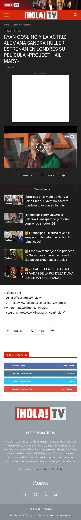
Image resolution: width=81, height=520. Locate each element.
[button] (6, 15)
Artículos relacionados (17, 189)
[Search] (75, 15)
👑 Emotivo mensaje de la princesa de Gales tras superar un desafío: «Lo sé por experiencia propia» (49, 255)
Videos (16, 24)
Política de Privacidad (40, 508)
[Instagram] (35, 495)
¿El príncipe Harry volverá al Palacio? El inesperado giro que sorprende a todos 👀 (46, 219)
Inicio (6, 24)
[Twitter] (45, 495)
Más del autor (42, 189)
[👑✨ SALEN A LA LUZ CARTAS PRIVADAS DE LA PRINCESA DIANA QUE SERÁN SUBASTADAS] (13, 272)
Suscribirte (68, 389)
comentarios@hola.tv (49, 469)
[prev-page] (70, 189)
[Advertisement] (40, 98)
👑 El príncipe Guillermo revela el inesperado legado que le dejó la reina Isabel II (47, 237)
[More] (63, 175)
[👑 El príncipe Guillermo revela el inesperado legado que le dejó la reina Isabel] (13, 236)
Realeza (27, 24)
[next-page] (75, 189)
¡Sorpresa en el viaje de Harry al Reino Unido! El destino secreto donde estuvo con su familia (46, 201)
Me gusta (69, 365)
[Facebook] (25, 495)
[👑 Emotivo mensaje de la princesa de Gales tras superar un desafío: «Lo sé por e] (13, 254)
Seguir (71, 373)
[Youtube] (56, 495)
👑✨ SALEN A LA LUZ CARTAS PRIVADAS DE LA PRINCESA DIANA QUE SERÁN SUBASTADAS (48, 273)
